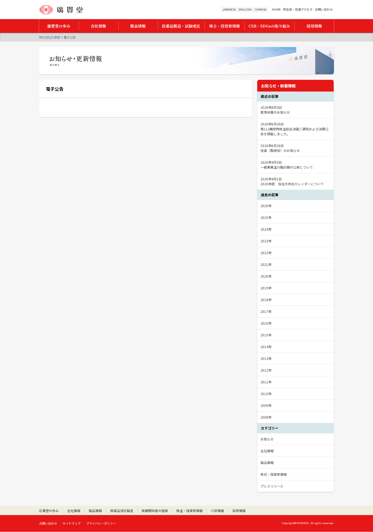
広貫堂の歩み (49, 510)
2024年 (265, 229)
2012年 (265, 370)
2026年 (265, 205)
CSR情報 (217, 510)
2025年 (265, 217)
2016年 (265, 323)
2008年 (265, 417)
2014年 (265, 346)
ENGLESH (245, 9)
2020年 (265, 276)
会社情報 (267, 450)
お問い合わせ (324, 9)
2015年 (265, 335)
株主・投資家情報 (189, 510)
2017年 (265, 311)
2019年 (265, 288)
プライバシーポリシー (101, 523)
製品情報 (267, 462)
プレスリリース (271, 486)
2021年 (265, 264)
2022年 (265, 252)
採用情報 (238, 510)
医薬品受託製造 (121, 510)
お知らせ (267, 439)
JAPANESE (229, 9)
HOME (276, 9)
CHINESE (260, 9)
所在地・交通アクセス (298, 9)
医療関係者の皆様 (155, 510)
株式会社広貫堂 (61, 9)
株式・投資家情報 (273, 474)
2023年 (265, 241)
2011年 (265, 382)
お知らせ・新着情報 (278, 86)
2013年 (265, 358)
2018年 (265, 299)
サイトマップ (72, 523)
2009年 (265, 405)
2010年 (265, 393)
